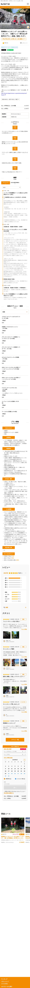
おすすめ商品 (4, 983)
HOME (2, 7)
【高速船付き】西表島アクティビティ (15, 7)
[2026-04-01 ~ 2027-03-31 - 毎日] (10, 99)
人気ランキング (5, 981)
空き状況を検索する (9, 793)
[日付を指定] (15, 784)
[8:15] (11, 187)
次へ (15, 787)
